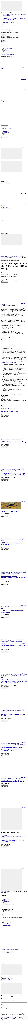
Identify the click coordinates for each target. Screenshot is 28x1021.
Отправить (3, 1014)
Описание (3, 305)
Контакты (5, 53)
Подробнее (3, 402)
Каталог (7, 256)
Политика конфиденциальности (10, 949)
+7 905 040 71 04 (12, 362)
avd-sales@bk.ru (4, 207)
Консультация (4, 304)
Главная (2, 256)
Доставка (8, 305)
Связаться (3, 35)
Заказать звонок (4, 126)
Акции (4, 49)
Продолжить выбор (5, 979)
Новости (5, 50)
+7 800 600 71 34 (4, 362)
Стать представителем (8, 54)
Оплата (13, 305)
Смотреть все (4, 41)
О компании (6, 51)
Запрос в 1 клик (4, 281)
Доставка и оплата (7, 48)
